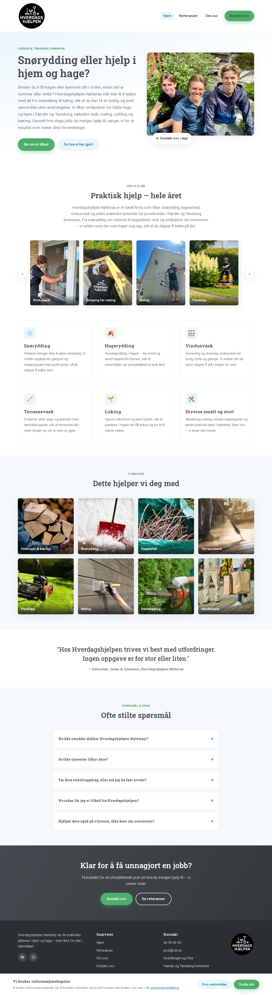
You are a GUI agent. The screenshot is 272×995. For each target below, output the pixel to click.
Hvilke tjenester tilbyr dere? (83, 759)
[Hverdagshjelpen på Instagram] (33, 957)
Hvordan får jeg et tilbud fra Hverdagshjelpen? (98, 800)
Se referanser (153, 899)
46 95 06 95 (172, 943)
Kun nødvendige (214, 984)
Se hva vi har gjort (78, 144)
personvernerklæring (164, 988)
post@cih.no (172, 950)
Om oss (211, 16)
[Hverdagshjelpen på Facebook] (22, 957)
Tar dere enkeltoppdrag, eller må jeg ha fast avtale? (102, 780)
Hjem (167, 16)
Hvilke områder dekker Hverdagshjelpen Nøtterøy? (103, 738)
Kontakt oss (239, 16)
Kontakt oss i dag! (174, 138)
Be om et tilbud (36, 144)
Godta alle (246, 984)
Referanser (188, 16)
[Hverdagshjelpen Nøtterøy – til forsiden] (31, 16)
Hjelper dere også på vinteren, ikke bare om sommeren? (106, 821)
